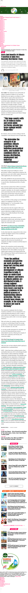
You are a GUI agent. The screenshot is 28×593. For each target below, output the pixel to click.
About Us (2, 579)
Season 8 (2, 28)
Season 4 (2, 23)
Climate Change (13, 427)
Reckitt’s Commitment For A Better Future (10, 45)
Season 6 (2, 26)
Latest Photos (3, 31)
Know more (18, 576)
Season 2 (2, 21)
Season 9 (2, 29)
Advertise (2, 578)
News (2, 48)
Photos (1, 30)
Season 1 (2, 20)
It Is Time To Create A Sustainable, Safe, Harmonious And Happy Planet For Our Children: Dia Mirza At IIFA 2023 (12, 227)
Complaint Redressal (5, 584)
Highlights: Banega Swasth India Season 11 (10, 17)
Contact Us (2, 585)
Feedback (2, 580)
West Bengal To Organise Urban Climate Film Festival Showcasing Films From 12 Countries (13, 341)
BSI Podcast (3, 46)
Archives (2, 577)
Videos (1, 18)
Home (1, 16)
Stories (1, 44)
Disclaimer (2, 581)
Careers (2, 586)
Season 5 (2, 25)
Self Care (2, 42)
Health (1, 43)
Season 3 (2, 22)
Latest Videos (3, 19)
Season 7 (2, 27)
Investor (2, 583)
